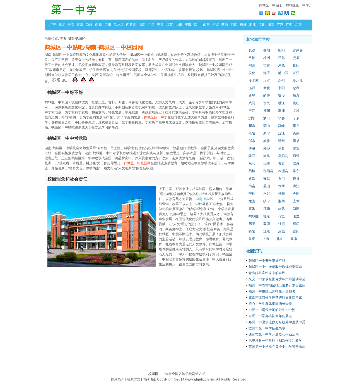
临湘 (296, 111)
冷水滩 (254, 80)
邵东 (252, 141)
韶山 (266, 126)
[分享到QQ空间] (267, 13)
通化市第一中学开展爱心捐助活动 (274, 334)
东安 (296, 148)
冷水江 (298, 80)
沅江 (281, 133)
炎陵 (252, 231)
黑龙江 (119, 25)
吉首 (266, 65)
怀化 (281, 58)
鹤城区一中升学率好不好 (267, 261)
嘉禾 (252, 209)
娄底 (296, 58)
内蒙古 (131, 25)
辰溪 (296, 96)
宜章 (296, 201)
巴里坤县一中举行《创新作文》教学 (275, 341)
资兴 (266, 103)
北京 (279, 239)
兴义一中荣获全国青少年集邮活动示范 (277, 279)
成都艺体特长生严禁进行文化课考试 (275, 298)
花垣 (281, 216)
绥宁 (266, 201)
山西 (206, 25)
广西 (289, 25)
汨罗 (266, 80)
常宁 (296, 171)
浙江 (252, 25)
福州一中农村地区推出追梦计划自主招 (277, 285)
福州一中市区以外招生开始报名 (272, 291)
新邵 (252, 178)
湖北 (61, 25)
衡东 (296, 126)
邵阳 (296, 65)
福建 (261, 25)
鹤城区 (80, 39)
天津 (293, 239)
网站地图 (149, 379)
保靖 (281, 186)
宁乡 (296, 118)
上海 (265, 239)
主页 (63, 39)
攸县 (281, 148)
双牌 (266, 224)
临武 (281, 209)
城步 (266, 141)
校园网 (153, 374)
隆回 (252, 156)
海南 (142, 25)
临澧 (296, 216)
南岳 (266, 156)
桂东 (266, 216)
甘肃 (151, 25)
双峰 (281, 126)
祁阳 (266, 111)
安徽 (188, 25)
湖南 (270, 25)
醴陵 (266, 96)
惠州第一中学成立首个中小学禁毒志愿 (277, 347)
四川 (197, 25)
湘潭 (266, 73)
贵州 (107, 25)
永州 (281, 80)
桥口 (296, 224)
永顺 (252, 163)
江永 (266, 231)
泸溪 (252, 148)
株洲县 (283, 171)
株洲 (266, 58)
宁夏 (160, 25)
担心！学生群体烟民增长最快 (270, 304)
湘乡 (266, 148)
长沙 (252, 50)
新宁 (266, 133)
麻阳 (252, 224)
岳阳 (266, 50)
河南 (234, 25)
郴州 (252, 65)
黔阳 (296, 231)
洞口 (266, 118)
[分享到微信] (293, 13)
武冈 (252, 103)
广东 (280, 25)
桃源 (281, 224)
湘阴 (281, 201)
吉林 (243, 25)
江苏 (169, 25)
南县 (252, 186)
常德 (252, 58)
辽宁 (52, 25)
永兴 (266, 194)
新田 (296, 209)
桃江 (281, 103)
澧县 (296, 141)
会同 (296, 194)
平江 (252, 111)
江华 (266, 209)
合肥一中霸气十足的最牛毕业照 (272, 310)
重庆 (252, 239)
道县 (296, 178)
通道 (296, 156)
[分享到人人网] (286, 13)
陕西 (224, 25)
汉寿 (296, 163)
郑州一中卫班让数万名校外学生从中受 (277, 322)
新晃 (252, 96)
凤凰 (281, 65)
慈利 (296, 88)
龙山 (252, 201)
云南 (70, 25)
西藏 (98, 25)
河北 (215, 25)
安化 (252, 73)
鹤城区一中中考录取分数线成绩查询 (275, 267)
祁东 (252, 126)
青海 (80, 25)
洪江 (296, 186)
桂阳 (281, 194)
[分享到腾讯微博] (280, 13)
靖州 (281, 141)
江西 (298, 25)
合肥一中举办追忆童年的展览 (270, 316)
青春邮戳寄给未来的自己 (267, 273)
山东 (178, 25)
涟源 (252, 88)
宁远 (252, 194)
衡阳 (281, 50)
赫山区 (283, 73)
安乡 (281, 96)
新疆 (89, 25)
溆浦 (281, 111)
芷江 (296, 73)
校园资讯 (254, 251)
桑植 (252, 171)
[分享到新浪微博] (274, 13)
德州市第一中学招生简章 (267, 328)
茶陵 (252, 133)
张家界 (298, 50)
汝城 (281, 231)
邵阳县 (268, 171)
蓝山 (266, 186)
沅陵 (266, 163)
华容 (281, 118)
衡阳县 (283, 156)
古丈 (281, 163)
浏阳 (252, 118)
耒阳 (281, 88)
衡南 (296, 133)
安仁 (266, 178)
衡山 (296, 103)
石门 (281, 178)
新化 (266, 88)
